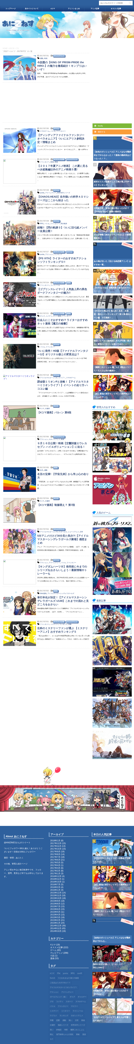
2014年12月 (56, 926)
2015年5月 (55, 912)
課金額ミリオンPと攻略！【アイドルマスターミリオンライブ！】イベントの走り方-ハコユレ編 (63, 385)
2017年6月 (55, 860)
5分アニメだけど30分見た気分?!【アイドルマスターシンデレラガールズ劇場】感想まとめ (63, 539)
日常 (81, 532)
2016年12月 (56, 876)
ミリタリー (65, 1011)
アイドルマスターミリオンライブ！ (52, 378)
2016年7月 (55, 884)
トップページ (10, 9)
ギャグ (42, 316)
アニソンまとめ (74, 9)
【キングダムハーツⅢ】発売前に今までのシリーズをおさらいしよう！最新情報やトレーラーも (62, 570)
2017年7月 (55, 857)
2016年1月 (55, 890)
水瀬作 (47, 408)
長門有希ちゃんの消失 (64, 1034)
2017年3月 (55, 868)
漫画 (68, 283)
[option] (67, 24)
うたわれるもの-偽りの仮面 (68, 978)
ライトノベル (55, 285)
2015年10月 (56, 898)
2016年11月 (55, 879)
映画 (45, 58)
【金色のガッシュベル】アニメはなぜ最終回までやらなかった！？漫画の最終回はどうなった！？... (112, 155)
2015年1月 (55, 923)
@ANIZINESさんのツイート (17, 842)
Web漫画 (43, 593)
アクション (49, 254)
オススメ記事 (116, 9)
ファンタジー (61, 131)
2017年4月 (55, 865)
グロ (51, 1001)
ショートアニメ (73, 532)
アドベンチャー (50, 193)
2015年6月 (55, 909)
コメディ (49, 316)
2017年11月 (55, 846)
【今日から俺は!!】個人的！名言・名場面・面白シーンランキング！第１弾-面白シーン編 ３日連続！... (113, 314)
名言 (41, 470)
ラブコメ (53, 1016)
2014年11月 (55, 928)
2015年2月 (55, 920)
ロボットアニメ (54, 439)
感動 (41, 58)
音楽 (84, 1034)
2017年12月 (56, 843)
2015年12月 (56, 893)
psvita (42, 193)
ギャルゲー (82, 997)
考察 (66, 1030)
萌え (51, 1034)
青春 (56, 162)
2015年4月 (55, 915)
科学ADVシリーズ (63, 193)
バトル (53, 131)
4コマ (53, 9)
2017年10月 (56, 849)
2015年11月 (55, 895)
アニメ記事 (95, 9)
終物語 (58, 1030)
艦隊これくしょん (77, 1030)
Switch (52, 978)
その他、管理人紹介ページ (15, 864)
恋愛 (58, 1020)
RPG (41, 223)
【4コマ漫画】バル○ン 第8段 (54, 412)
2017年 (12, 48)
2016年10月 (56, 882)
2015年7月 (55, 906)
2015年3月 (55, 917)
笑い (51, 1030)
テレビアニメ (59, 56)
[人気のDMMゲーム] (112, 594)
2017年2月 (55, 871)
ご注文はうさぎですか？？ (60, 983)
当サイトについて (31, 9)
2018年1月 (55, 840)
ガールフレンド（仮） (58, 997)
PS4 (58, 973)
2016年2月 (55, 887)
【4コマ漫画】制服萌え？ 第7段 (56, 504)
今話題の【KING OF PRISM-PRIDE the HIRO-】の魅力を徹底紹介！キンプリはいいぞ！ (62, 66)
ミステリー (54, 624)
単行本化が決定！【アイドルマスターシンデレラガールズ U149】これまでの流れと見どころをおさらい (63, 601)
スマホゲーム (44, 131)
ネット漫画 (57, 316)
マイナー (74, 1006)
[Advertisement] (46, 101)
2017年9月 (55, 851)
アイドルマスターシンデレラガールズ (53, 532)
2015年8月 (55, 904)
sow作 (79, 973)
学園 (51, 1020)
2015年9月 (55, 901)
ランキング (58, 254)
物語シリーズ (63, 1025)
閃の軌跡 (64, 223)
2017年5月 (55, 862)
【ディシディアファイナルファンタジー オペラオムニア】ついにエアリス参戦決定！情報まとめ (62, 139)
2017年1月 (55, 873)
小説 (52, 956)
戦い (70, 1020)
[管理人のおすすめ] (112, 439)
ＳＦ (51, 1039)
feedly (100, 126)
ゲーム (56, 129)
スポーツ (69, 1001)
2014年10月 (56, 931)
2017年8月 (55, 854)
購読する (101, 132)
